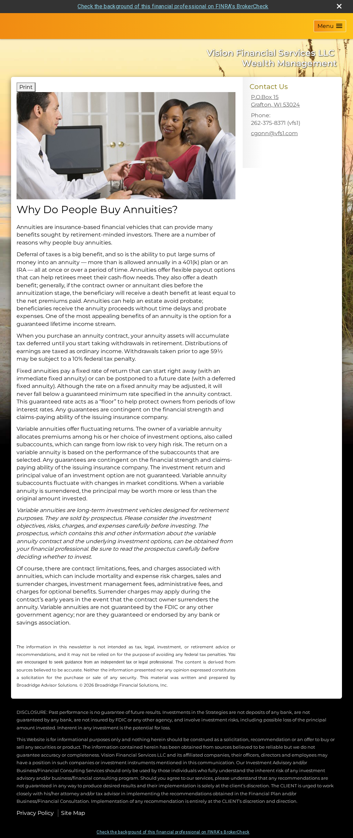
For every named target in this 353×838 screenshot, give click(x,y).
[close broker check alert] (339, 6)
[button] (330, 26)
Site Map (73, 813)
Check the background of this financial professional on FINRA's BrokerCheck (173, 6)
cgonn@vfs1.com (274, 133)
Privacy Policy (35, 813)
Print (26, 87)
